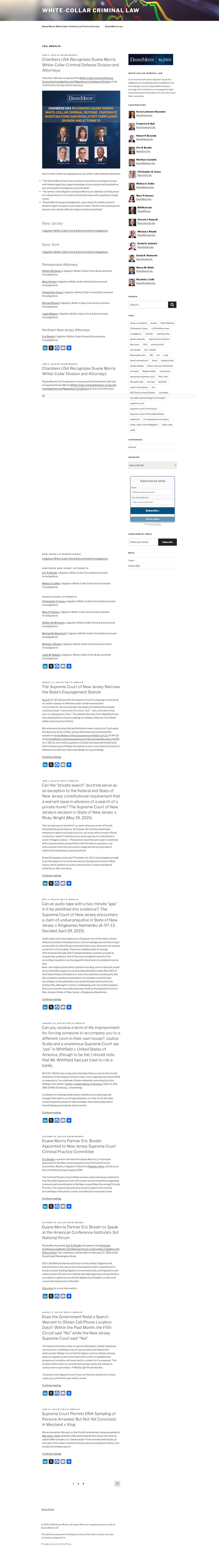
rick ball (150, 382)
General (132, 447)
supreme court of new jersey (143, 408)
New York (163, 376)
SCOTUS (162, 382)
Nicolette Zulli (136, 382)
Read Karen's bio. (144, 115)
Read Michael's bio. (147, 235)
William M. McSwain (53, 622)
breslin (154, 323)
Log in (131, 560)
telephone (135, 419)
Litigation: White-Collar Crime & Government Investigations (75, 230)
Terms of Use (47, 1509)
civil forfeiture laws (160, 328)
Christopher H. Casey (53, 601)
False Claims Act (138, 355)
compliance (135, 333)
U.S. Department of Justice (156, 419)
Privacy (158, 524)
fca (158, 355)
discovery (134, 344)
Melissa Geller (149, 371)
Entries (134, 566)
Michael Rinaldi (50, 303)
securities (163, 392)
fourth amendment (139, 360)
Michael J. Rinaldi (51, 644)
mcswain (134, 371)
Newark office (96, 1166)
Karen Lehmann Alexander (160, 366)
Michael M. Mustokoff (54, 633)
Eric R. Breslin (49, 572)
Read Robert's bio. (144, 139)
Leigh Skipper (50, 313)
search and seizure (139, 387)
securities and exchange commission (147, 398)
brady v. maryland (138, 323)
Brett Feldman (167, 323)
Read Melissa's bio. (145, 187)
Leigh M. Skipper (51, 654)
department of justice (159, 339)
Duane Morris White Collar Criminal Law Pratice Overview (71, 26)
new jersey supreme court (142, 376)
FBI (151, 355)
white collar (167, 424)
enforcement (157, 344)
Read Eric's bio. (143, 151)
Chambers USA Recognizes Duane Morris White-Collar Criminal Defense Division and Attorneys (80, 65)
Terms (151, 524)
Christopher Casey (52, 292)
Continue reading (51, 757)
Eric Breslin (48, 336)
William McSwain (51, 271)
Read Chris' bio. (145, 175)
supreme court (137, 403)
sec (153, 387)
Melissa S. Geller (51, 583)
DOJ (145, 344)
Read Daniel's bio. (146, 247)
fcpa (166, 355)
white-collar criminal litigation (144, 424)
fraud (154, 360)
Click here (47, 1288)
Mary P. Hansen (50, 612)
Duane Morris (69, 55)
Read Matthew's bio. (145, 163)
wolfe (132, 430)
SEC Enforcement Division (142, 392)
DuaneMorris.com (114, 26)
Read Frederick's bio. (146, 127)
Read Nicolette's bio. (146, 283)
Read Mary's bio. (144, 199)
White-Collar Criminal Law (91, 10)
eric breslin (135, 349)
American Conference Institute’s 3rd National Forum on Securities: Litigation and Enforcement (80, 1249)
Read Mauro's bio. (144, 271)
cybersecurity (163, 333)
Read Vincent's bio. (146, 223)
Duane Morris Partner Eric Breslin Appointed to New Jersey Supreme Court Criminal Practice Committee (79, 1146)
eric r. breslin (150, 349)
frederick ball (167, 360)
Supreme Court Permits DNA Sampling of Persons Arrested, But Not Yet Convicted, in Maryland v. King (79, 1419)
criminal (149, 333)
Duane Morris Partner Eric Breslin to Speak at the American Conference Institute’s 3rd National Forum (80, 1232)
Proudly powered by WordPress (56, 1544)
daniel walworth (137, 339)
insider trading (136, 366)
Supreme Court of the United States (147, 414)
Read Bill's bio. (144, 211)
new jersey (165, 371)
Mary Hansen (49, 281)
